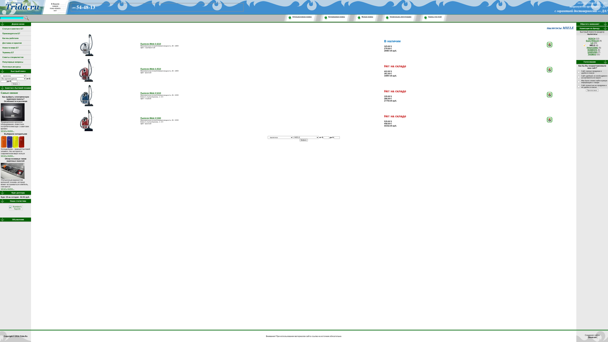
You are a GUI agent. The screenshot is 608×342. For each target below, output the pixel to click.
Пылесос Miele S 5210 (150, 93)
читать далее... (7, 131)
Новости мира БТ (10, 48)
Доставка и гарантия (12, 43)
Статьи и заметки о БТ (12, 29)
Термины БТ (8, 52)
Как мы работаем (10, 38)
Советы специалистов (12, 57)
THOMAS (592, 54)
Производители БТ (11, 33)
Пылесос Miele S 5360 (150, 118)
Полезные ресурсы (11, 67)
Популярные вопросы (12, 62)
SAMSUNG (592, 52)
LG (592, 43)
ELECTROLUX (592, 41)
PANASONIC (592, 48)
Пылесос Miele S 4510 (150, 69)
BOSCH (591, 39)
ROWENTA (592, 50)
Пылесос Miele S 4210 (150, 44)
